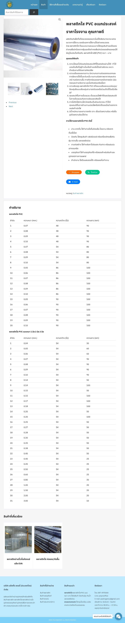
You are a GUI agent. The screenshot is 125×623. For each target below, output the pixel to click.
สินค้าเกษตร (44, 599)
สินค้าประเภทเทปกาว (47, 602)
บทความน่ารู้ (78, 4)
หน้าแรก (34, 4)
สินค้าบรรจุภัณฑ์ (46, 596)
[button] (59, 19)
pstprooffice (103, 596)
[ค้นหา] (34, 12)
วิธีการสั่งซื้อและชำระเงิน (59, 4)
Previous (12, 102)
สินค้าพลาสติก (78, 193)
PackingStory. (57, 620)
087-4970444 (103, 593)
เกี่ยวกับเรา (90, 4)
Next (11, 106)
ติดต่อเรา (102, 4)
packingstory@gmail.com (110, 599)
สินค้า (43, 4)
